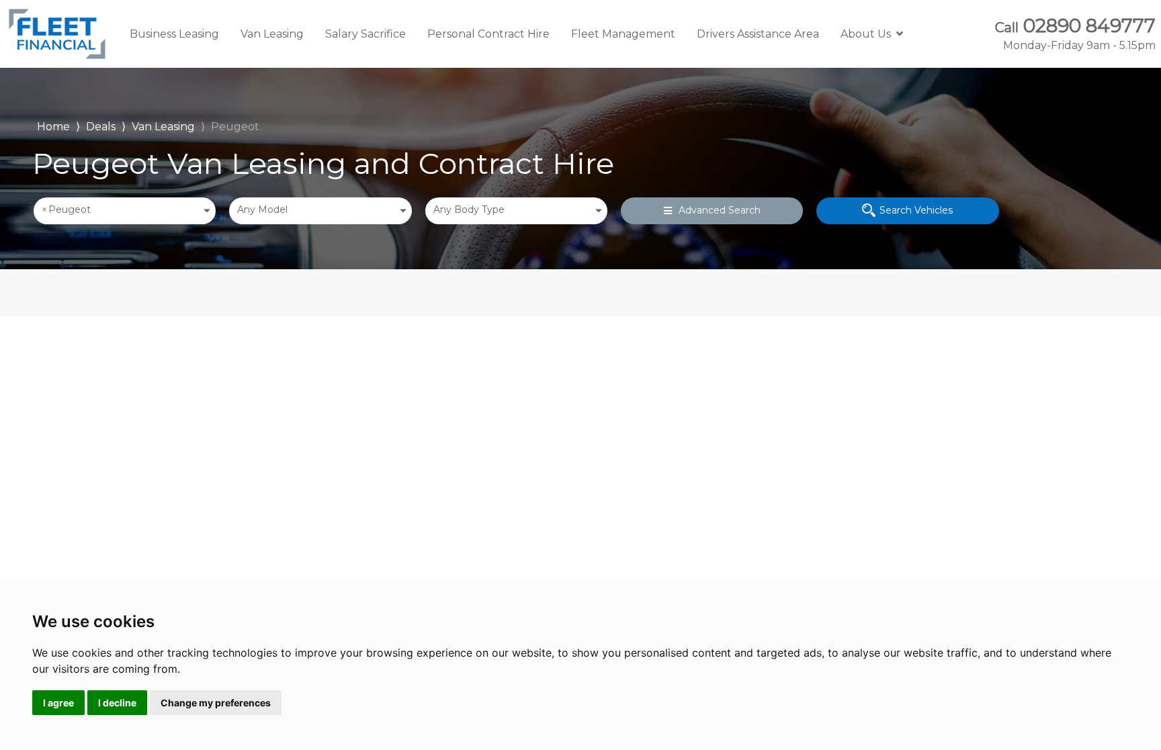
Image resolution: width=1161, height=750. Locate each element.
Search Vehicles (916, 210)
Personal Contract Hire (488, 34)
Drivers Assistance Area (758, 34)
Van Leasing (272, 34)
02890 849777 (1075, 33)
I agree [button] (58, 702)
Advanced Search (720, 210)
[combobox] (125, 210)
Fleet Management (623, 34)
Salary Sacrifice (365, 34)
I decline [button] (117, 702)
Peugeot (235, 126)
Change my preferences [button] (216, 702)
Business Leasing (174, 34)
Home (53, 125)
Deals (101, 126)
